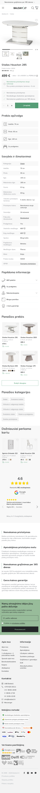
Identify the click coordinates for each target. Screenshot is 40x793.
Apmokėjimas (25, 650)
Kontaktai (5, 671)
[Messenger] (36, 773)
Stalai (12, 14)
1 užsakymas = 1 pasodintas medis (8, 654)
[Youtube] (33, 773)
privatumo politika (18, 623)
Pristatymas (24, 647)
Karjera (4, 665)
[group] (20, 502)
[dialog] (21, 84)
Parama (4, 650)
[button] (20, 2)
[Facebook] (25, 773)
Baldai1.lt (5, 14)
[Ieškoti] (33, 8)
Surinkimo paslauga (27, 656)
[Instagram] (29, 773)
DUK (21, 663)
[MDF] (24, 228)
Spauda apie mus (8, 658)
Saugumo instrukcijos (28, 264)
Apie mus (5, 647)
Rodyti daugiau (20, 383)
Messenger (8, 703)
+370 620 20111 (10, 687)
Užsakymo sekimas (27, 653)
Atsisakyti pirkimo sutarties (26, 667)
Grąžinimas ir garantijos (28, 660)
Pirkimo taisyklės (8, 784)
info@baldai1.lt (9, 699)
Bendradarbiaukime (9, 662)
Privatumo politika (8, 776)
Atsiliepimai (6, 668)
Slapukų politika (7, 780)
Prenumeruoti (20, 629)
